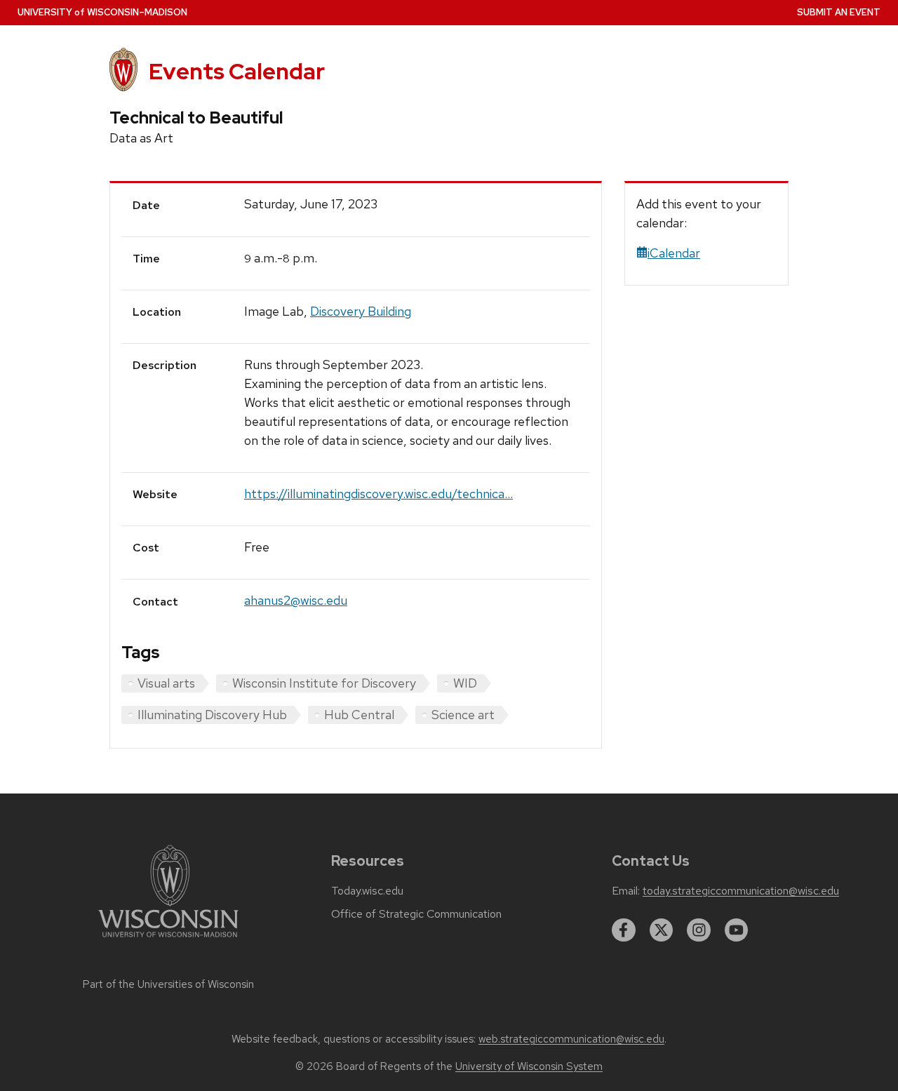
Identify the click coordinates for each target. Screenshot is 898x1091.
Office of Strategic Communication (416, 914)
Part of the (168, 984)
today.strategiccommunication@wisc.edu (741, 891)
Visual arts (166, 683)
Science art (463, 715)
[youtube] (737, 930)
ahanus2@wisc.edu (295, 600)
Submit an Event (838, 12)
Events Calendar (237, 71)
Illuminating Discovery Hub (212, 715)
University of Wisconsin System (529, 1066)
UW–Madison (102, 12)
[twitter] (662, 930)
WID (465, 683)
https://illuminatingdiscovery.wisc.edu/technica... (378, 494)
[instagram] (699, 930)
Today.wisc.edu (367, 891)
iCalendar (674, 253)
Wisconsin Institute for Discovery (324, 683)
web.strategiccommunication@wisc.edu (571, 1039)
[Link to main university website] (168, 939)
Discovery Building (360, 311)
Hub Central (359, 715)
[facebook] (624, 930)
